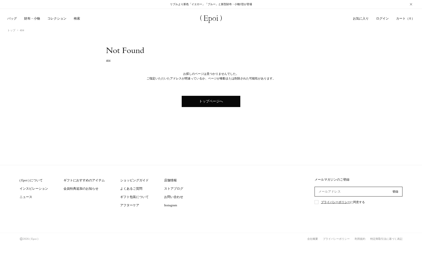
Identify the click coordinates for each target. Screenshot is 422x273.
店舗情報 (170, 180)
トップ (11, 30)
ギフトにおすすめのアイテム (84, 180)
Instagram (170, 205)
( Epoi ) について (31, 180)
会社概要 (312, 238)
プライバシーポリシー (335, 202)
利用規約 (360, 238)
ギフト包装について (134, 197)
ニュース (26, 197)
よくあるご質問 (131, 188)
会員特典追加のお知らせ (80, 188)
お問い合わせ (173, 197)
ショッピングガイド (134, 180)
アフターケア (129, 205)
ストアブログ (173, 188)
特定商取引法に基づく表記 (386, 238)
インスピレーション (34, 188)
